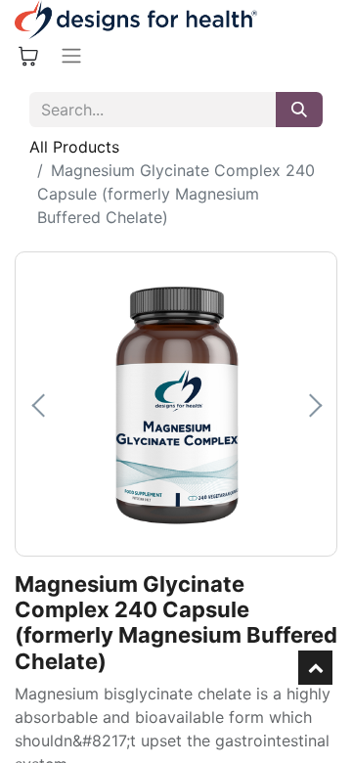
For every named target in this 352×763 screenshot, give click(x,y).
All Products (74, 147)
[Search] (299, 109)
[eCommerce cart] (28, 55)
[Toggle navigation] (71, 55)
